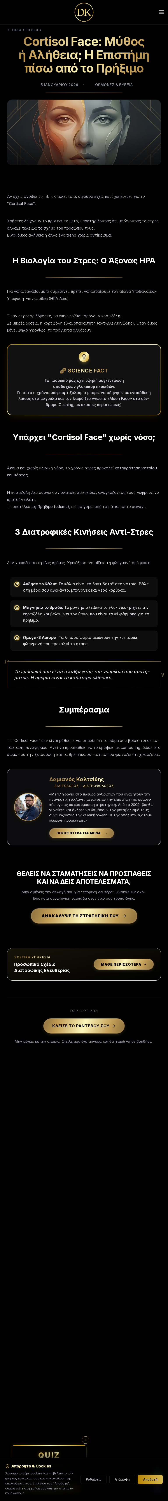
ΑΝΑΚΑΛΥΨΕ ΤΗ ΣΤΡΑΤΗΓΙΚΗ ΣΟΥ (80, 916)
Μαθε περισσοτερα (121, 964)
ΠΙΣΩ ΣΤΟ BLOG (26, 30)
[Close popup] (85, 1440)
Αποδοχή (150, 1479)
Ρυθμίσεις (93, 1479)
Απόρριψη (122, 1479)
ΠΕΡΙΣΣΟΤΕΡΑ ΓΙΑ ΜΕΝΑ (81, 833)
